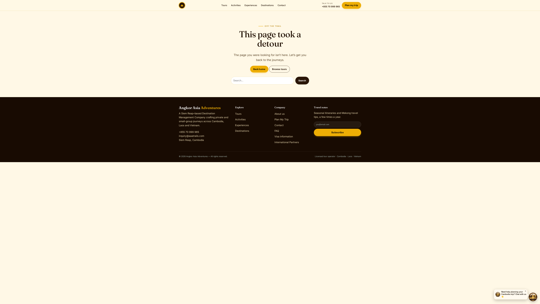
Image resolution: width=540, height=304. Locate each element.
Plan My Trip (281, 119)
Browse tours (279, 69)
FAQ (276, 130)
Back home (259, 69)
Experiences (251, 5)
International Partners (286, 142)
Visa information (283, 136)
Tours (224, 5)
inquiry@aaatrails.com (191, 135)
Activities (236, 5)
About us (279, 113)
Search (302, 80)
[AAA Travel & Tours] (533, 297)
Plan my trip (351, 5)
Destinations (267, 5)
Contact (282, 5)
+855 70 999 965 (331, 5)
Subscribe (337, 132)
